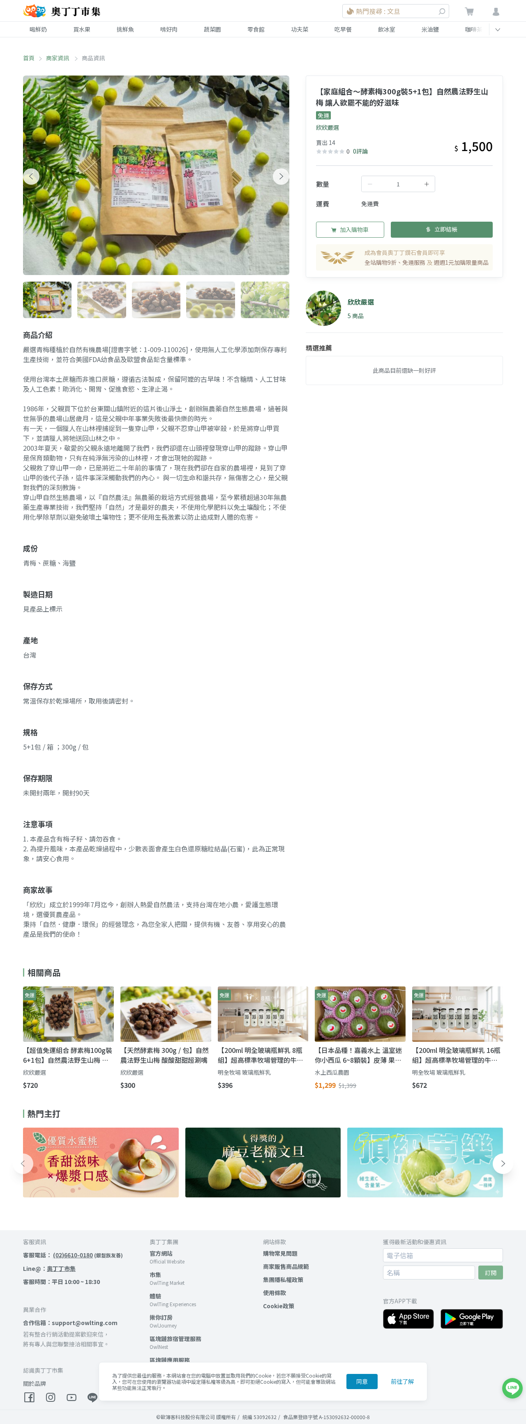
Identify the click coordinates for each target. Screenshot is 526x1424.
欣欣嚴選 (327, 127)
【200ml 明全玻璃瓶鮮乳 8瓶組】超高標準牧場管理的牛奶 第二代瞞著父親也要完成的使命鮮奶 (260, 1055)
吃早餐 (343, 29)
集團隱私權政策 (283, 1279)
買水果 (81, 29)
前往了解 (402, 1381)
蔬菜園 (212, 29)
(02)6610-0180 (73, 1255)
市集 (155, 1274)
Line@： (49, 1268)
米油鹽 (430, 29)
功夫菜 (299, 29)
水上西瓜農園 (332, 1072)
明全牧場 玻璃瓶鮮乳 (244, 1072)
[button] (31, 176)
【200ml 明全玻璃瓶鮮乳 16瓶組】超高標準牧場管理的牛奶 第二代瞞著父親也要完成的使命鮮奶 (456, 1055)
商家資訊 (58, 58)
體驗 (155, 1296)
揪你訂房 (161, 1317)
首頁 (29, 58)
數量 (322, 184)
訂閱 (490, 1272)
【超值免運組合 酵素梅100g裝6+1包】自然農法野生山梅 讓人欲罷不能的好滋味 (67, 1055)
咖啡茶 (473, 29)
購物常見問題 (280, 1253)
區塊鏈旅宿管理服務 (175, 1339)
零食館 (256, 29)
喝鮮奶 (38, 29)
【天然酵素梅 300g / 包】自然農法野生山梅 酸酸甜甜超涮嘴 (164, 1055)
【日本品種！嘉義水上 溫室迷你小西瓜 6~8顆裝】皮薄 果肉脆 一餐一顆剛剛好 (358, 1055)
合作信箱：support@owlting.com (70, 1323)
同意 (362, 1381)
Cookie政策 (278, 1306)
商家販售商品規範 (286, 1266)
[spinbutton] (398, 184)
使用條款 (274, 1293)
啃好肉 (169, 29)
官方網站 (161, 1253)
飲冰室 (386, 29)
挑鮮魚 (125, 29)
